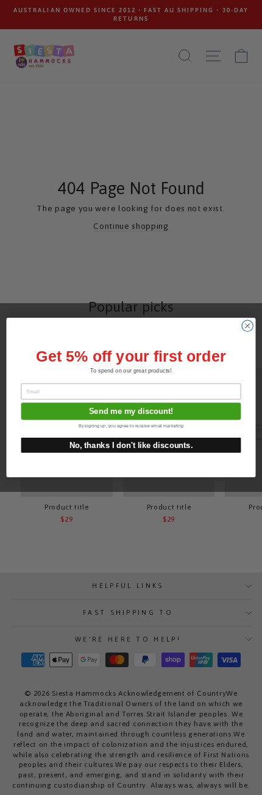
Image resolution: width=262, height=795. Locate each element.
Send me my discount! (131, 411)
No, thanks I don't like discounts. (131, 445)
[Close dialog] (247, 325)
